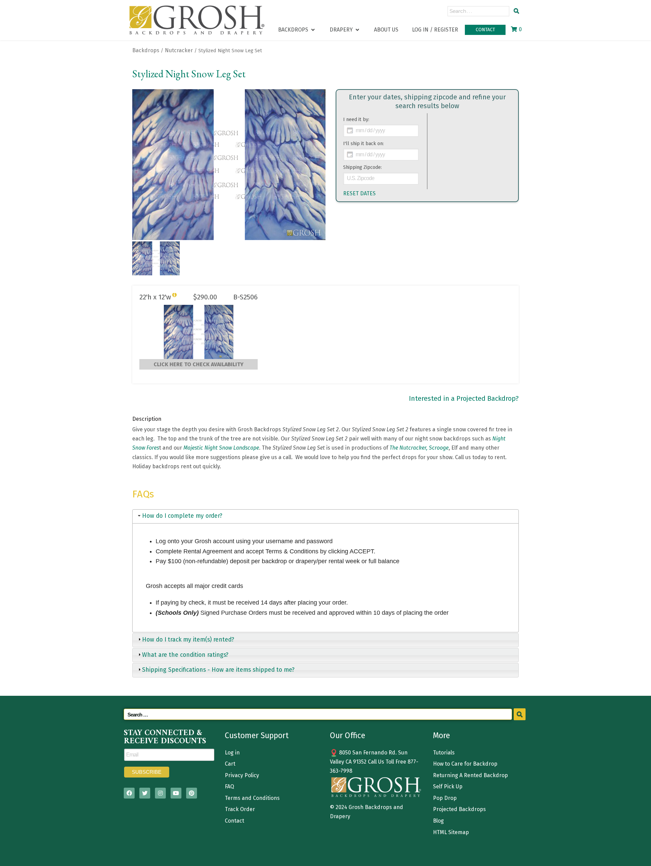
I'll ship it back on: (363, 143)
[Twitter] (144, 793)
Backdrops (145, 50)
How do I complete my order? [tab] (182, 515)
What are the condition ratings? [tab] (185, 654)
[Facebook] (129, 793)
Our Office (347, 735)
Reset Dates (359, 193)
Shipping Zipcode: (362, 167)
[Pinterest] (191, 793)
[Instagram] (160, 793)
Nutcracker (179, 50)
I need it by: (356, 119)
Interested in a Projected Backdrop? (464, 398)
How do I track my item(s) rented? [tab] (188, 639)
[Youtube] (176, 793)
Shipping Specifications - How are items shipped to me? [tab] (218, 669)
